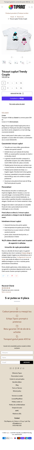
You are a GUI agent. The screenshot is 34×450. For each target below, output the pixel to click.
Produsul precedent (11, 13)
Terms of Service (17, 388)
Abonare (26, 362)
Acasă (12, 16)
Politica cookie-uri (17, 402)
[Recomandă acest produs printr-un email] (16, 275)
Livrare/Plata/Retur (17, 399)
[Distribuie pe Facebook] (7, 275)
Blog (17, 385)
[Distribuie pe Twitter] (3, 275)
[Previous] (12, 57)
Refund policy (17, 391)
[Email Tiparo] (10, 369)
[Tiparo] (17, 7)
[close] (32, 2)
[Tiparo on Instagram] (16, 369)
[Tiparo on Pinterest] (18, 369)
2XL (21, 83)
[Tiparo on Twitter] (21, 369)
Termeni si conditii (17, 396)
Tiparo (7, 432)
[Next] (21, 57)
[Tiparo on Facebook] (13, 369)
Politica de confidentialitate (17, 405)
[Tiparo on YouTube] (23, 369)
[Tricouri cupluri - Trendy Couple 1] (17, 39)
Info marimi (5, 112)
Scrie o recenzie (6, 292)
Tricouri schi (20, 16)
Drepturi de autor (17, 408)
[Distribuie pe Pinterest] (12, 275)
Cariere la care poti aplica (17, 379)
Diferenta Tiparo (17, 373)
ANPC (17, 411)
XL (16, 83)
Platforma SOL (17, 414)
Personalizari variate (17, 376)
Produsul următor (23, 13)
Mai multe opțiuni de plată (17, 104)
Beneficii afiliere (17, 382)
